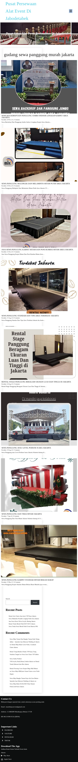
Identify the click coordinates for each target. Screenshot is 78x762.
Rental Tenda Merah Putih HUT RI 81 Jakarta (22, 624)
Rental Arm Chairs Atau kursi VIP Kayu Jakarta (22, 616)
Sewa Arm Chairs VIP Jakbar (30, 654)
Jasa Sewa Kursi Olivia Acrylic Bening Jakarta (22, 621)
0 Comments (17, 318)
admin (4, 119)
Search (8, 599)
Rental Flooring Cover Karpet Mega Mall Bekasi (24, 668)
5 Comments (17, 252)
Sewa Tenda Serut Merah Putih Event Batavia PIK (23, 626)
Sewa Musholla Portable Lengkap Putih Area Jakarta (24, 618)
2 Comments (17, 119)
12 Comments (17, 582)
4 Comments (17, 186)
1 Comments (17, 450)
